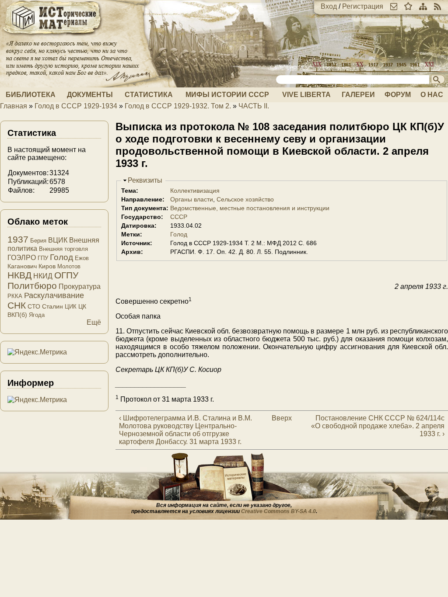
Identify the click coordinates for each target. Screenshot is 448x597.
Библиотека (31, 94)
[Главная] (52, 36)
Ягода (37, 315)
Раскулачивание (54, 295)
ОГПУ (66, 275)
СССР (178, 216)
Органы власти (191, 199)
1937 (17, 239)
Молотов (68, 266)
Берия (38, 240)
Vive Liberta (306, 94)
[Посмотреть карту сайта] (423, 6)
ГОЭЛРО (21, 257)
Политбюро (32, 286)
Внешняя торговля (63, 249)
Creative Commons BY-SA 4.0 (278, 511)
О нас (431, 94)
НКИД (42, 276)
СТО (34, 306)
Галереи (358, 94)
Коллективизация (195, 190)
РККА (14, 296)
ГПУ (43, 258)
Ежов (82, 258)
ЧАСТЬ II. (253, 106)
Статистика (149, 94)
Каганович (22, 266)
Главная (13, 106)
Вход (329, 6)
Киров (47, 266)
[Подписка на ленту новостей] (437, 6)
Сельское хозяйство (245, 199)
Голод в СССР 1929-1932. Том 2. (178, 106)
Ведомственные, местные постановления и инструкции (249, 208)
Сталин (52, 306)
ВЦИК (57, 240)
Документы (90, 94)
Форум (398, 94)
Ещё (94, 322)
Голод (178, 234)
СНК (16, 305)
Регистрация (362, 6)
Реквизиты (145, 180)
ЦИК (71, 306)
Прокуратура (80, 286)
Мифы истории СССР (227, 94)
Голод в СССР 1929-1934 (76, 106)
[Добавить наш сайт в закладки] (408, 6)
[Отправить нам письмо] (393, 6)
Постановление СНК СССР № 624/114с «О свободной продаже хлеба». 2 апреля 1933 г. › (377, 425)
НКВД (19, 275)
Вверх (278, 418)
